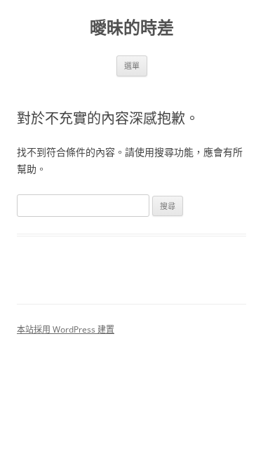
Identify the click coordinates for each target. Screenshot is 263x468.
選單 (132, 65)
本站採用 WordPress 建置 (65, 329)
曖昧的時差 (132, 28)
